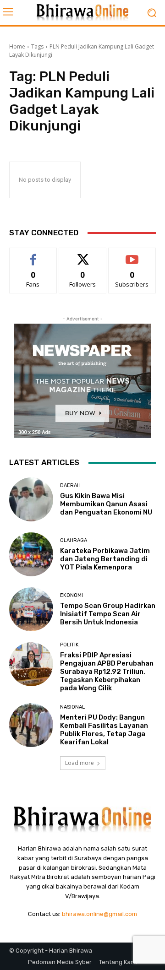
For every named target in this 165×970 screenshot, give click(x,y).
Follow (83, 254)
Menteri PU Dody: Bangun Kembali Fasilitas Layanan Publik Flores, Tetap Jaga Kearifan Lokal (104, 729)
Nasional (72, 707)
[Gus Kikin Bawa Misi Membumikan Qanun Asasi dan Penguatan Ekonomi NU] (31, 499)
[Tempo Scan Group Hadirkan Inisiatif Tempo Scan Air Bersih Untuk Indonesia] (31, 609)
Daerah (70, 485)
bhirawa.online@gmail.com (99, 913)
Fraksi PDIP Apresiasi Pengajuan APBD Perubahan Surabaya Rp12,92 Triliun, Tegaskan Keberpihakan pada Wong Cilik (107, 671)
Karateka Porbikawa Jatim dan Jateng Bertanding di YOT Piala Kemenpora (105, 559)
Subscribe (132, 254)
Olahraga (73, 540)
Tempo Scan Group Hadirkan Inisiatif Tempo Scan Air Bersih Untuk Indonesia (107, 614)
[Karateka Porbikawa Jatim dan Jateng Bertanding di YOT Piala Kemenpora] (31, 554)
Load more (79, 763)
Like (33, 254)
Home (17, 46)
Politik (69, 644)
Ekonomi (71, 595)
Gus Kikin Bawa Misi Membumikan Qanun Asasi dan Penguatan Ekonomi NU (106, 504)
